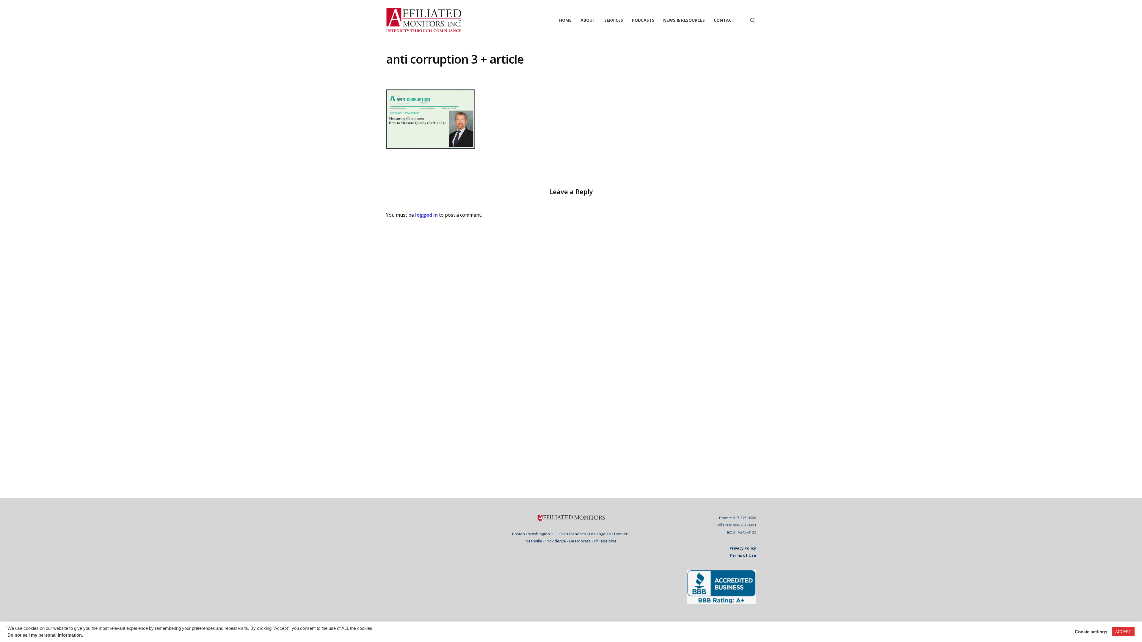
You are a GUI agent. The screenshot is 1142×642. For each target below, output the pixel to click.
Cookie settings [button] (1091, 632)
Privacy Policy (743, 548)
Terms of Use (743, 555)
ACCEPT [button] (1123, 632)
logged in (426, 215)
